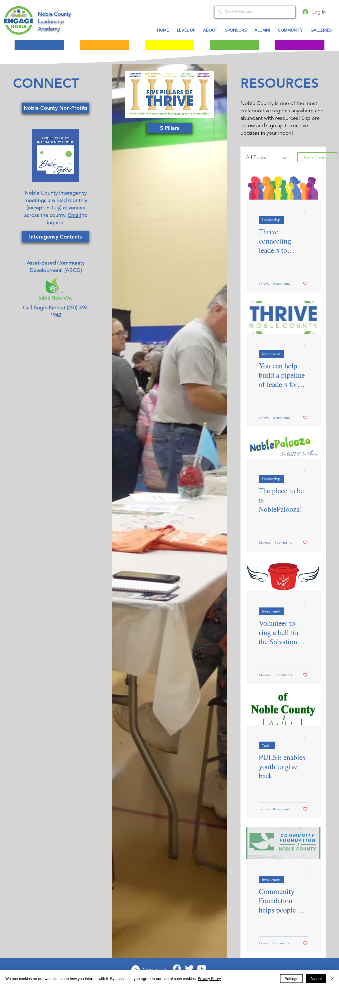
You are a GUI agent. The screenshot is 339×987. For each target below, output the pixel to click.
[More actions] (307, 211)
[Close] (332, 978)
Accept (316, 978)
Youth (266, 745)
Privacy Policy (209, 978)
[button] (290, 30)
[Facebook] (177, 968)
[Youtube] (202, 968)
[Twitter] (189, 968)
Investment (271, 353)
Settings (291, 978)
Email (74, 215)
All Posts (256, 157)
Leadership (271, 219)
